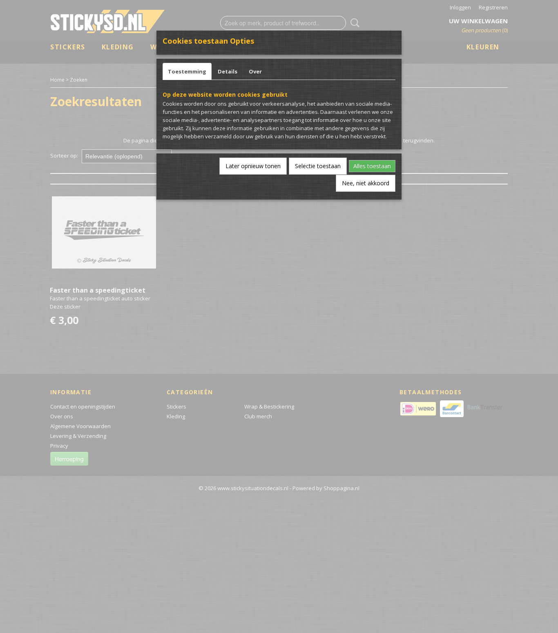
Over (255, 71)
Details (227, 71)
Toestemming (187, 71)
